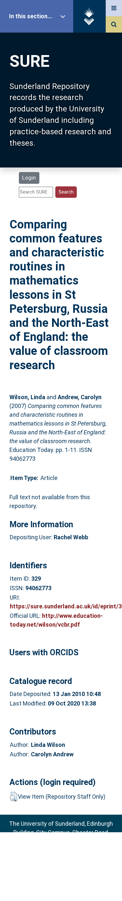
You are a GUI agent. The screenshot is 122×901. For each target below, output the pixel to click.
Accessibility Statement (61, 885)
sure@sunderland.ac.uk (69, 850)
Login (29, 177)
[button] (13, 797)
